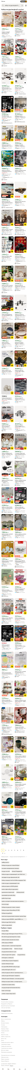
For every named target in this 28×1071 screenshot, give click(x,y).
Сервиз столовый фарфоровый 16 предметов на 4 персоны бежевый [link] (7, 32)
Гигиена (3, 1025)
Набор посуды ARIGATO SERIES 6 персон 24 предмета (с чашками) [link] (7, 618)
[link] (5, 862)
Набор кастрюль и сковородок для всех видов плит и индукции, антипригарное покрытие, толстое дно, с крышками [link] (7, 171)
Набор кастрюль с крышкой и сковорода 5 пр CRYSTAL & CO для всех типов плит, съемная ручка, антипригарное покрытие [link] (20, 257)
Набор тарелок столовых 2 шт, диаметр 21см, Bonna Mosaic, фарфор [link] (20, 534)
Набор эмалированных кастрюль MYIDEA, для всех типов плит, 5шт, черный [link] (7, 315)
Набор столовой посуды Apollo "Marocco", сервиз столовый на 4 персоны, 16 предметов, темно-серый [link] (20, 701)
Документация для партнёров (8, 1005)
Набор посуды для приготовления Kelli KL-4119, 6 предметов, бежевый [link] (7, 700)
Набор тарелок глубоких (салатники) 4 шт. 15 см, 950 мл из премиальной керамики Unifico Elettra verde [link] (20, 757)
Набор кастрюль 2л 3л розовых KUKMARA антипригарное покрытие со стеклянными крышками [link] (20, 589)
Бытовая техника (5, 1023)
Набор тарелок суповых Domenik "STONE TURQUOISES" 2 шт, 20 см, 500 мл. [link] (7, 812)
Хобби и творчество (5, 1036)
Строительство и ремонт (6, 1048)
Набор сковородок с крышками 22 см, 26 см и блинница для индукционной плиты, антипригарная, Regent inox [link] (20, 59)
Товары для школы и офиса (7, 1042)
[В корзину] (12, 25)
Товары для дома (5, 1030)
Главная (3, 1069)
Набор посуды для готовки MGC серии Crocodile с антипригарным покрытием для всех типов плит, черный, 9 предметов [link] (20, 371)
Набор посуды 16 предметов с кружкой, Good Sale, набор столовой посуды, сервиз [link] (20, 286)
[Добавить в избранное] (12, 12)
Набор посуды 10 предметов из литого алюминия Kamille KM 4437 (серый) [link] (20, 398)
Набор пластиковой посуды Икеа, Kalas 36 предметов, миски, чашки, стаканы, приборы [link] (20, 839)
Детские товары (5, 1050)
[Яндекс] (11, 1066)
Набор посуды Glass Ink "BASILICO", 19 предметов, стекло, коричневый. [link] (20, 202)
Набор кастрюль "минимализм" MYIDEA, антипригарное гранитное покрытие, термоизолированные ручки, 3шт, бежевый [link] (7, 590)
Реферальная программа (6, 1013)
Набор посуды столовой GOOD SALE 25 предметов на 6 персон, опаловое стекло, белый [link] (7, 561)
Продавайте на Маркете (6, 1003)
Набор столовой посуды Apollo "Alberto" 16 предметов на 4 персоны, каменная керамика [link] (20, 171)
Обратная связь (4, 1057)
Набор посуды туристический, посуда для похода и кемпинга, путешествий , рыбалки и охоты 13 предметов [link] (20, 645)
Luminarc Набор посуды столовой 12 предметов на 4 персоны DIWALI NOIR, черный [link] (20, 812)
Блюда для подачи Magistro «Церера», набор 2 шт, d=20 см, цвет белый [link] (19, 343)
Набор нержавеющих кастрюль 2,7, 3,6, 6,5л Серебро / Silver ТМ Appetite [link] (20, 618)
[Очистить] (22, 5)
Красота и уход (4, 1034)
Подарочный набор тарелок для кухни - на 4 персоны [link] (20, 727)
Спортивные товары (5, 1044)
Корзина (19, 1069)
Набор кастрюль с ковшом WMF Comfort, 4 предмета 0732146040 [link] (20, 426)
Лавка (8, 1069)
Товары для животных (6, 1046)
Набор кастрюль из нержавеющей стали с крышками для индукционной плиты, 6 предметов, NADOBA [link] (20, 315)
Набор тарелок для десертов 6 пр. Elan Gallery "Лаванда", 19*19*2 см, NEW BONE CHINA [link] (7, 757)
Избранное (14, 1069)
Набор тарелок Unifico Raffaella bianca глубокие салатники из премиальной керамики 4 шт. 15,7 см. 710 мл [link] (7, 839)
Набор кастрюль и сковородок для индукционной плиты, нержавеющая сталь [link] (20, 31)
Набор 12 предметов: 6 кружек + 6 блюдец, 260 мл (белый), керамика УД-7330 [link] (7, 454)
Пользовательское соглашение (8, 1055)
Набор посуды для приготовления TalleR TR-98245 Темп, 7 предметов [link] (20, 508)
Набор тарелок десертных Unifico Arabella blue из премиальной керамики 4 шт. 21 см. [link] (7, 343)
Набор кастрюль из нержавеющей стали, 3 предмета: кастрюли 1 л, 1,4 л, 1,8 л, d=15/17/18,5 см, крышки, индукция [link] (20, 230)
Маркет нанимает (5, 1059)
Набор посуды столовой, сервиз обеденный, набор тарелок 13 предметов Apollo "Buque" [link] (20, 785)
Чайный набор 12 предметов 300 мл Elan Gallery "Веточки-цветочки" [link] (7, 785)
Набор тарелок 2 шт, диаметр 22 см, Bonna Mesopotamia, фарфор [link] (7, 371)
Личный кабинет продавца (7, 1001)
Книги (2, 1040)
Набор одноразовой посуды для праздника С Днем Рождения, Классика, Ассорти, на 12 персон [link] (7, 673)
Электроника (4, 1026)
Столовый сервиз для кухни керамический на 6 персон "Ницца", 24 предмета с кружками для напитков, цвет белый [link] (20, 454)
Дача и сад (3, 1038)
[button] (26, 6)
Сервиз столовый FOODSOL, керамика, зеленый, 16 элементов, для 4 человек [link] (20, 145)
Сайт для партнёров (5, 1007)
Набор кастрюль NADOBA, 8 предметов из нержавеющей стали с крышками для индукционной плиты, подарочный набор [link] (20, 116)
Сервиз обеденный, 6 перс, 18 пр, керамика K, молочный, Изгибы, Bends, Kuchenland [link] (7, 398)
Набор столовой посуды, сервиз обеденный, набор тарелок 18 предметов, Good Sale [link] (20, 481)
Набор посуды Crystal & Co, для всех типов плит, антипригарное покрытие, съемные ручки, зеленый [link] (7, 286)
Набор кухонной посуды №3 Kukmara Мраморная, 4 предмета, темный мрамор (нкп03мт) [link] (7, 481)
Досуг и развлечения (6, 1019)
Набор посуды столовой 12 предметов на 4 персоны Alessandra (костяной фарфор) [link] (20, 672)
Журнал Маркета (5, 1061)
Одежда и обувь (5, 1028)
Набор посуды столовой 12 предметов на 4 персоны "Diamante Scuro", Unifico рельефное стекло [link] (7, 534)
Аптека (2, 1032)
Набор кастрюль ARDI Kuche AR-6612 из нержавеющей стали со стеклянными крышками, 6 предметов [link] (7, 257)
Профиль (25, 1069)
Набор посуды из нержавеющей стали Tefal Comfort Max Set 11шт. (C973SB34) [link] (7, 88)
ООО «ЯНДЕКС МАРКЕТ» (10, 1063)
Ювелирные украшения (6, 1052)
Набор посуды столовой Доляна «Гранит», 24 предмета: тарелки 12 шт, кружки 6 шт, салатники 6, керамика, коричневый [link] (7, 230)
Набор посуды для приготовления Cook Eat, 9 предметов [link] (7, 202)
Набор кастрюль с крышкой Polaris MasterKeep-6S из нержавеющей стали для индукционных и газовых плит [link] (6, 645)
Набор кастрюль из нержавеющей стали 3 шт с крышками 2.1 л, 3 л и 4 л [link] (7, 145)
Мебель (3, 1021)
